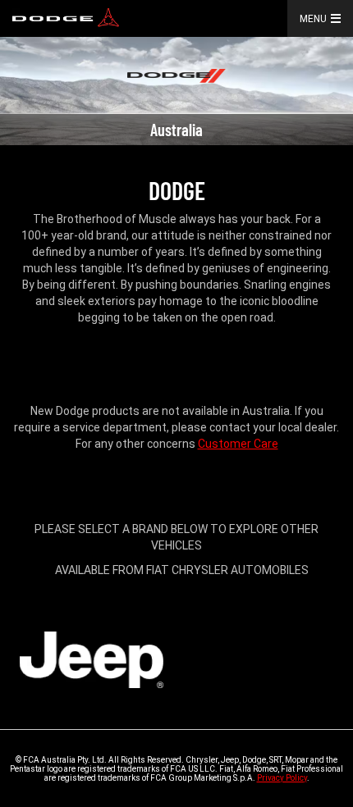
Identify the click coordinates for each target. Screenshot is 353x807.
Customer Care (238, 443)
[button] (339, 18)
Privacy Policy (282, 777)
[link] (65, 18)
